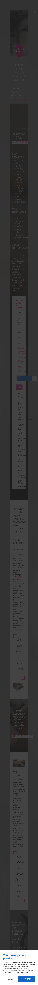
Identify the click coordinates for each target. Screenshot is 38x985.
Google (18, 972)
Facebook (24, 972)
